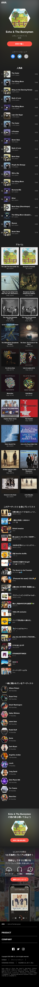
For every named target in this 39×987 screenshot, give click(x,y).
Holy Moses (28, 393)
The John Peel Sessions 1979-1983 (10, 318)
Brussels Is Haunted (29, 266)
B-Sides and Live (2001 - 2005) (10, 470)
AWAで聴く (19, 44)
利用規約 (4, 960)
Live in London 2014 (29, 368)
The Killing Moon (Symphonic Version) (10, 343)
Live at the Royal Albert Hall (29, 444)
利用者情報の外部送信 (8, 963)
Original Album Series (10, 419)
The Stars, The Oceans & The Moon (29, 343)
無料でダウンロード (19, 879)
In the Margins (29, 495)
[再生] (7, 74)
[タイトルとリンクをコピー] (26, 56)
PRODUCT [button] (6, 932)
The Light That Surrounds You (10, 266)
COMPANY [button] (7, 939)
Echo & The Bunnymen (14, 924)
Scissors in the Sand (10, 495)
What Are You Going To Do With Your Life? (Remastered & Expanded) (10, 293)
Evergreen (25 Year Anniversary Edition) (29, 292)
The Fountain (29, 419)
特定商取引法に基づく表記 (25, 963)
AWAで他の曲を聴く (19, 840)
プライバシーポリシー (17, 960)
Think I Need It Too (10, 444)
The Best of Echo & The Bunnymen (29, 470)
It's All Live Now (10, 368)
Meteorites (10, 393)
